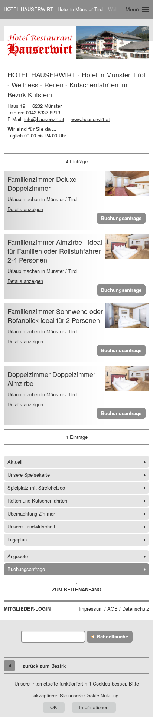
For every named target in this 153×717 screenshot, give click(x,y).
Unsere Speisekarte (28, 474)
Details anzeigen (25, 209)
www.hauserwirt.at (90, 119)
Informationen (93, 707)
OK (53, 707)
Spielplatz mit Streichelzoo (36, 487)
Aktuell (14, 461)
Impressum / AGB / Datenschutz (114, 609)
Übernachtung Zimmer (31, 513)
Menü (132, 9)
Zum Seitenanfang (76, 589)
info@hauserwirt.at (44, 119)
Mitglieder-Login (27, 609)
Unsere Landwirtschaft (31, 526)
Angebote (17, 556)
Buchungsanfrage (121, 217)
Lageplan (17, 539)
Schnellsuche (112, 636)
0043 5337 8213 (43, 112)
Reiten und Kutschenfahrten (37, 500)
